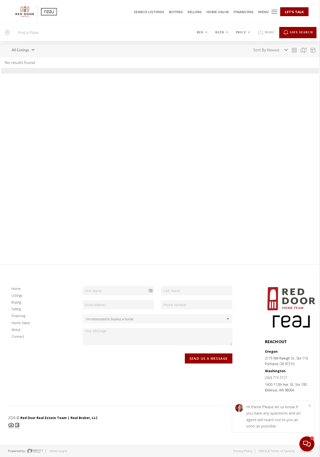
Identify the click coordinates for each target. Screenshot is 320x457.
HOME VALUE (217, 12)
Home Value (20, 323)
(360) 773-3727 (276, 377)
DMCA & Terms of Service (276, 451)
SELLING (194, 12)
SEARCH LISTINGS (149, 12)
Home (16, 288)
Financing (18, 316)
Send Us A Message (209, 358)
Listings (16, 295)
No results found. (20, 62)
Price (241, 32)
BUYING (176, 12)
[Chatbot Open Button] (306, 443)
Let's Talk (294, 11)
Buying (16, 302)
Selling (16, 309)
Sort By (259, 49)
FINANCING (243, 12)
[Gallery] (294, 50)
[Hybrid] (313, 50)
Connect (17, 336)
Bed (200, 32)
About (16, 329)
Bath (219, 32)
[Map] (303, 50)
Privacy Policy (243, 451)
